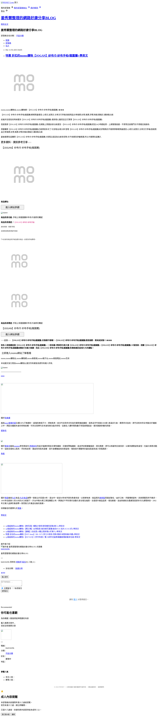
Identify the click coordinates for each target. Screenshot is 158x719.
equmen (17, 446)
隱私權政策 (92, 687)
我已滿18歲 (5, 714)
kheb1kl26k (5, 549)
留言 (24, 562)
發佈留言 (5, 591)
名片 (7, 46)
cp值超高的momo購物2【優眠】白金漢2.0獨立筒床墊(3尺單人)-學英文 (34, 532)
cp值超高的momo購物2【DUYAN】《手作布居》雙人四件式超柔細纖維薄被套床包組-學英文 (43, 537)
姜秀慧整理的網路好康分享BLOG (28, 18)
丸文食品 (23, 498)
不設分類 (20, 36)
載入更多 (5, 577)
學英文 (3, 515)
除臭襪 (7, 418)
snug (2, 376)
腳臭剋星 (12, 423)
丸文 (14, 498)
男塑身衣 (33, 446)
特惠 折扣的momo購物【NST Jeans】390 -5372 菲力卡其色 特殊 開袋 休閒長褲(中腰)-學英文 (43, 534)
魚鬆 (3, 454)
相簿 (7, 40)
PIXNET (61, 687)
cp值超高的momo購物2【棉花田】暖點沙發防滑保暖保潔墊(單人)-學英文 (35, 526)
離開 (13, 714)
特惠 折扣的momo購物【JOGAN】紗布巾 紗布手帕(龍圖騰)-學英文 (47, 55)
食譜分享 (19, 568)
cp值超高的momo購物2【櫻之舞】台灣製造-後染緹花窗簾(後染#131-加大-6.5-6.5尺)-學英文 (42, 529)
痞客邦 (19, 562)
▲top (3, 572)
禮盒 (19, 508)
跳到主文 (4, 24)
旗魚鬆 (102, 498)
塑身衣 (3, 431)
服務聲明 (101, 687)
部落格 (8, 43)
